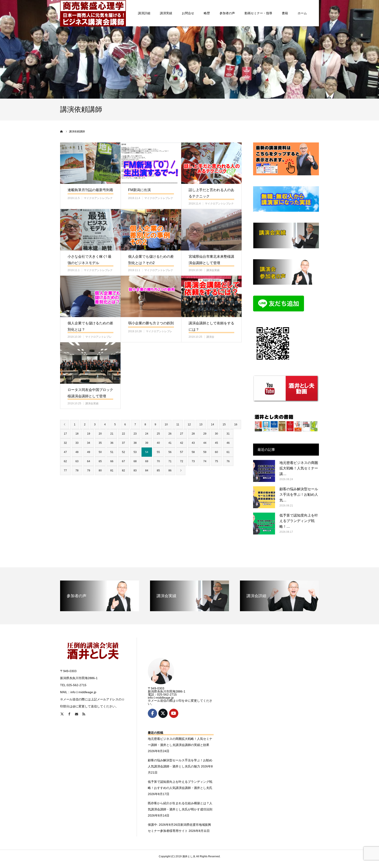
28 (193, 433)
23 (135, 433)
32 (65, 442)
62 (65, 461)
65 (100, 461)
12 (189, 424)
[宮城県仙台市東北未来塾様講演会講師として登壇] (211, 229)
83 (135, 470)
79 (88, 470)
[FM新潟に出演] (151, 163)
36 (111, 442)
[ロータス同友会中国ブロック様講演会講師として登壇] (90, 363)
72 (181, 461)
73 (193, 461)
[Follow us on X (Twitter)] (163, 713)
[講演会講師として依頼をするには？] (211, 296)
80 (100, 470)
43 (193, 442)
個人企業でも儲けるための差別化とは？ (90, 326)
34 (88, 442)
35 (100, 442)
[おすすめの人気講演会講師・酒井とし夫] (93, 13)
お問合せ (188, 13)
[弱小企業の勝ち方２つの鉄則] (151, 296)
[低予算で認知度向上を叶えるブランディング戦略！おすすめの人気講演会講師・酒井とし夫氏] (264, 523)
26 (170, 433)
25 (158, 433)
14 (212, 424)
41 (170, 442)
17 (65, 433)
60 (216, 452)
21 (111, 433)
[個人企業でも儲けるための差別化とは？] (90, 296)
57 (181, 452)
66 (111, 461)
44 (204, 442)
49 (88, 452)
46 (228, 442)
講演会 (210, 336)
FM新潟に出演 (139, 190)
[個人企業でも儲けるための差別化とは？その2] (151, 229)
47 (65, 452)
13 (200, 424)
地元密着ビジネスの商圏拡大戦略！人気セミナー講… (298, 468)
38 (135, 442)
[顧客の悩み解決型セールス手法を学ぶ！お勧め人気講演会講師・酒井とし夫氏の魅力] (264, 497)
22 (123, 433)
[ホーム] (61, 131)
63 (77, 461)
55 (158, 452)
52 (123, 452)
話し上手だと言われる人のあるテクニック (211, 193)
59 (204, 452)
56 (170, 452)
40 (158, 442)
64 (88, 461)
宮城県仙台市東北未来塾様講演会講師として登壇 (211, 260)
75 (216, 461)
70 (158, 461)
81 (111, 470)
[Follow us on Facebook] (152, 713)
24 (146, 433)
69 (146, 461)
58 (193, 452)
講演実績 (166, 13)
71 (170, 461)
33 (77, 442)
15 (224, 424)
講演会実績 (213, 270)
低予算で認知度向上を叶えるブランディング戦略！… (298, 520)
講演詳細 (144, 13)
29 (204, 433)
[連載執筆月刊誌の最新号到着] (90, 163)
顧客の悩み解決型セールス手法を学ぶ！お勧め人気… (298, 494)
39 (146, 442)
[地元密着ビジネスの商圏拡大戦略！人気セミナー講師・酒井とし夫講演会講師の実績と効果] (264, 471)
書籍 (285, 13)
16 (235, 424)
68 (135, 461)
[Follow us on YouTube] (173, 713)
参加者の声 (227, 13)
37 (123, 442)
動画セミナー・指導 (258, 13)
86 (170, 470)
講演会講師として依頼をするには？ (211, 326)
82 (123, 470)
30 (216, 433)
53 (135, 452)
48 (77, 452)
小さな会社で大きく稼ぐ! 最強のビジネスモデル (89, 260)
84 (146, 470)
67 (123, 461)
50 (100, 452)
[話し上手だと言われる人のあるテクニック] (211, 163)
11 (177, 424)
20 (100, 433)
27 (181, 433)
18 (77, 433)
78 (77, 470)
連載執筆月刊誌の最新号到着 (90, 190)
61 (228, 452)
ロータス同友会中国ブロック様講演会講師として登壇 (90, 393)
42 (181, 442)
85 (158, 470)
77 (65, 470)
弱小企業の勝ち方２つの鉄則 (151, 323)
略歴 (207, 13)
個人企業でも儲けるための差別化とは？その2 (151, 260)
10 (166, 424)
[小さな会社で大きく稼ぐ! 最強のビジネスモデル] (90, 229)
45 (216, 442)
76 (228, 461)
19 (88, 433)
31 (228, 433)
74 (204, 461)
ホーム (302, 13)
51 (111, 452)
